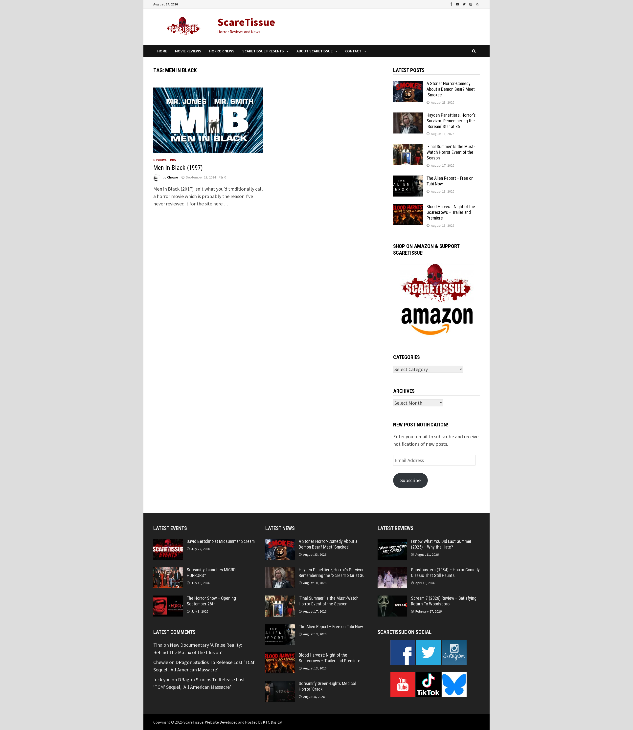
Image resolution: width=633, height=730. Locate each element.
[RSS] (477, 3)
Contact (353, 50)
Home (162, 50)
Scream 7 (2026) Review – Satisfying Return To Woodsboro (443, 601)
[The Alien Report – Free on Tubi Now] (408, 179)
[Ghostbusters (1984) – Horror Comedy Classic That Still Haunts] (392, 571)
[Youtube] (457, 3)
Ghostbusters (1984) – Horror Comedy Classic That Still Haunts (445, 572)
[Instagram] (471, 3)
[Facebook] (451, 3)
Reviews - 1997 (164, 159)
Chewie (172, 177)
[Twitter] (464, 3)
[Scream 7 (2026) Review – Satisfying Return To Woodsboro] (392, 599)
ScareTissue (246, 22)
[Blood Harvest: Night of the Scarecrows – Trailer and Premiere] (408, 207)
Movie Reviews (188, 50)
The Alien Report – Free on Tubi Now (331, 626)
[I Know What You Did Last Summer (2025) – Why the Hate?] (392, 542)
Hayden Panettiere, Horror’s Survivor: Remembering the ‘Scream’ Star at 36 (451, 120)
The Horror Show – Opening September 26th (211, 601)
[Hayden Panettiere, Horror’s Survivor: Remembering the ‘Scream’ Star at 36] (408, 116)
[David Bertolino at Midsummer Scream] (168, 542)
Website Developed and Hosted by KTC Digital (243, 722)
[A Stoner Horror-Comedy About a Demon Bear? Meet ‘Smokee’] (408, 84)
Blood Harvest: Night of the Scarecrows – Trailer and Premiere (451, 212)
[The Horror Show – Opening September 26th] (168, 599)
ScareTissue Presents (263, 50)
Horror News (221, 50)
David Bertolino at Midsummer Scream (221, 541)
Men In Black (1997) (178, 167)
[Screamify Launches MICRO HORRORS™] (168, 571)
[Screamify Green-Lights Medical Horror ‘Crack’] (280, 684)
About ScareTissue (314, 50)
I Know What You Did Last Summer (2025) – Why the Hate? (441, 544)
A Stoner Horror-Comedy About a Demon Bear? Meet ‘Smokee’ (451, 89)
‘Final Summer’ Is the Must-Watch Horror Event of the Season (451, 152)
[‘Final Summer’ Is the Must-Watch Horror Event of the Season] (408, 147)
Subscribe (410, 480)
